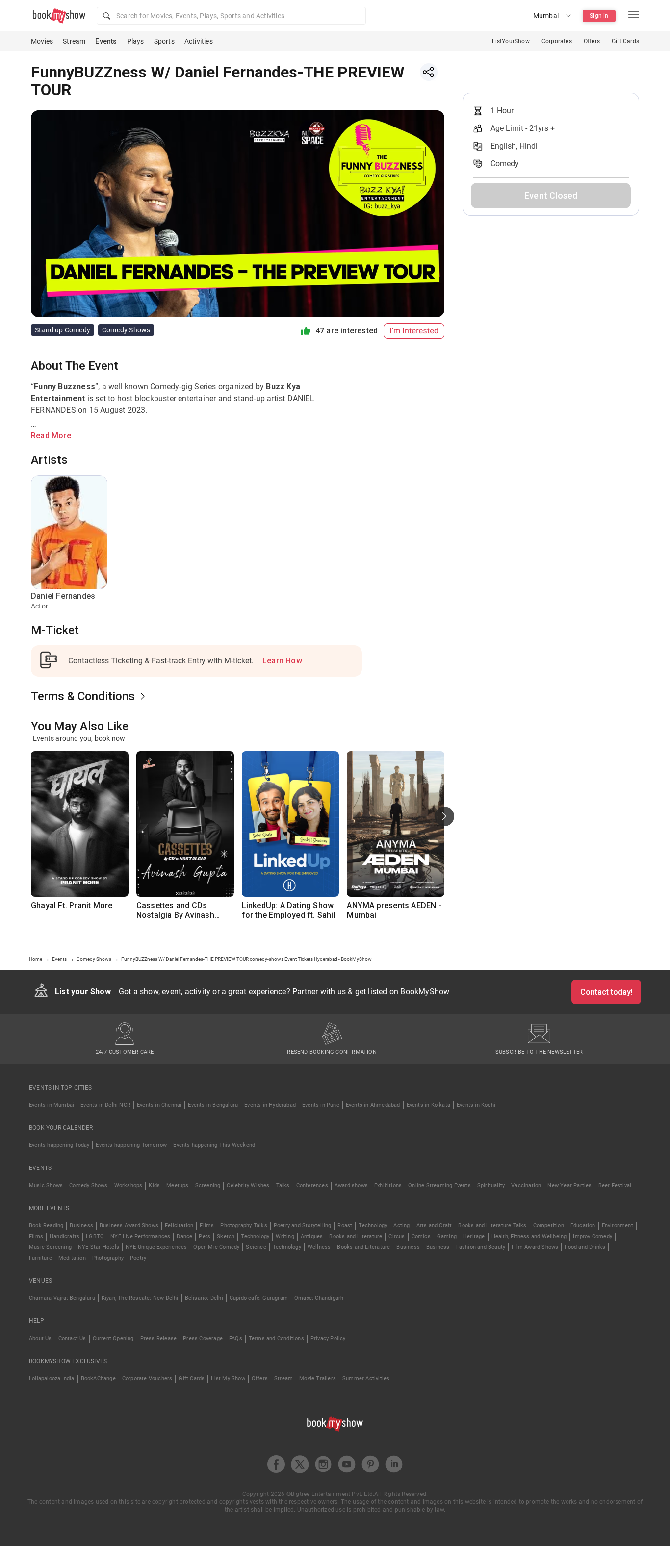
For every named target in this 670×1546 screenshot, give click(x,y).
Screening (208, 1185)
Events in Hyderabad (270, 1105)
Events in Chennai (159, 1105)
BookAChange (98, 1378)
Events (106, 41)
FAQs (235, 1338)
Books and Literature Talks (492, 1225)
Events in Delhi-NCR (105, 1105)
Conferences (312, 1185)
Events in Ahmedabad (373, 1105)
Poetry (138, 1258)
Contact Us (72, 1338)
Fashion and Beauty (481, 1247)
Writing (285, 1236)
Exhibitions (388, 1185)
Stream (74, 41)
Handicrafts (64, 1236)
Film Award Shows (535, 1247)
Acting (401, 1225)
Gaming (447, 1236)
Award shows (351, 1185)
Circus (396, 1236)
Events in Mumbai (51, 1105)
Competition (548, 1225)
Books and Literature (355, 1236)
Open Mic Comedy (216, 1247)
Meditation (72, 1258)
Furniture (40, 1258)
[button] (231, 16)
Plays (135, 41)
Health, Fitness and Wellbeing (529, 1236)
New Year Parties (569, 1185)
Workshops (128, 1185)
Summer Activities (365, 1378)
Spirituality (491, 1185)
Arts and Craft (434, 1225)
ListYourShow (510, 41)
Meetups (177, 1185)
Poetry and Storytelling (303, 1225)
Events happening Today (59, 1145)
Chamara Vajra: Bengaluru (62, 1298)
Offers (592, 41)
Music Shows (46, 1185)
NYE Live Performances (140, 1236)
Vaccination (526, 1185)
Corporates (556, 41)
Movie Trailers (317, 1378)
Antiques (312, 1236)
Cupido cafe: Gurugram (259, 1298)
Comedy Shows (88, 1185)
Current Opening (113, 1338)
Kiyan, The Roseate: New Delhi (140, 1298)
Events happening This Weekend (214, 1145)
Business (81, 1225)
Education (582, 1225)
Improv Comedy (592, 1236)
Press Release (158, 1338)
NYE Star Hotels (98, 1247)
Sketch (225, 1236)
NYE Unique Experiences (156, 1247)
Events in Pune (320, 1105)
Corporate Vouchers (147, 1378)
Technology (373, 1225)
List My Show (228, 1378)
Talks (283, 1185)
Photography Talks (243, 1225)
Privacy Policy (328, 1338)
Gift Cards (625, 41)
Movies (42, 41)
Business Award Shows (129, 1225)
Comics (421, 1236)
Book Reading (46, 1225)
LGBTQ (95, 1236)
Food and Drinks (585, 1247)
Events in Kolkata (428, 1105)
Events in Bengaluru (213, 1105)
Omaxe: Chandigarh (318, 1298)
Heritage (474, 1236)
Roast (344, 1225)
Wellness (319, 1247)
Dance (184, 1236)
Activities (198, 41)
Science (256, 1247)
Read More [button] (51, 435)
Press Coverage (203, 1338)
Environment (617, 1225)
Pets (204, 1236)
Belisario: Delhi (204, 1298)
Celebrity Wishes (248, 1185)
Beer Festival (615, 1185)
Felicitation (179, 1225)
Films (207, 1225)
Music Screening (50, 1247)
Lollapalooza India (52, 1378)
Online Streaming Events (439, 1185)
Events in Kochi (476, 1105)
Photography (108, 1258)
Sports (164, 41)
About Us (40, 1338)
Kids (154, 1185)
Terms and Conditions (276, 1338)
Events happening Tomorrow (131, 1145)
